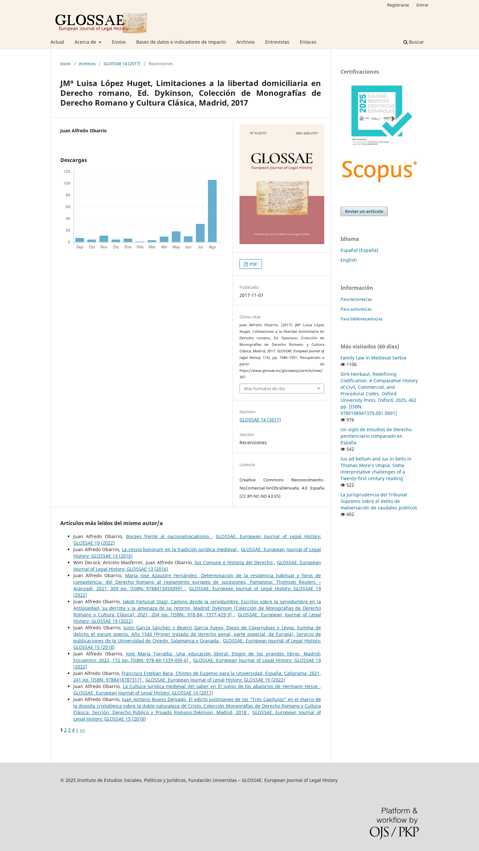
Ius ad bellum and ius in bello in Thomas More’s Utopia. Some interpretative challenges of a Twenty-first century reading (376, 468)
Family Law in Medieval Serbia (373, 358)
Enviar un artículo (364, 211)
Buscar (416, 42)
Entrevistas (277, 42)
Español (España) (359, 250)
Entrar (422, 5)
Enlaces (308, 42)
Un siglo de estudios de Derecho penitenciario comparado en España (376, 436)
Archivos (245, 42)
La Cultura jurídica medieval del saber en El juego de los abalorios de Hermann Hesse (221, 686)
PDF (253, 264)
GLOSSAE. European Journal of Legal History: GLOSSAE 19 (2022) (215, 680)
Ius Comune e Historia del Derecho (234, 562)
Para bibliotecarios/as (362, 319)
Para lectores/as (356, 299)
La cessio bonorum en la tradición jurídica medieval (180, 549)
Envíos (119, 42)
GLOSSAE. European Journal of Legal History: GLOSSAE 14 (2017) (143, 693)
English (349, 260)
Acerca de (86, 42)
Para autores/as (356, 309)
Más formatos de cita (264, 388)
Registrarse (398, 5)
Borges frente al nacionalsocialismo (169, 536)
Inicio (65, 63)
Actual (57, 42)
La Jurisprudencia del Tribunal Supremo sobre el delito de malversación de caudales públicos (379, 501)
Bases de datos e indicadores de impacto (181, 42)
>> (82, 730)
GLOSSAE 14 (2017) (122, 63)
